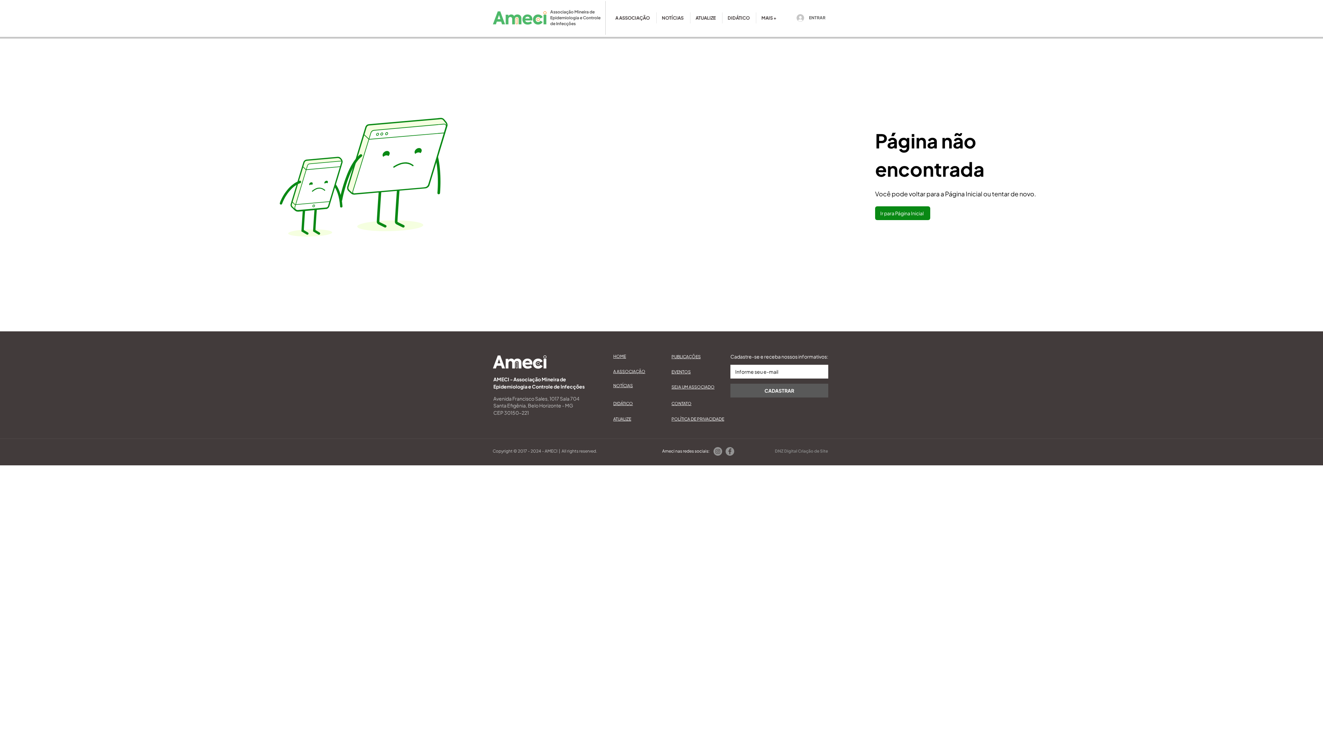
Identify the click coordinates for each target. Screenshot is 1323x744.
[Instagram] (718, 451)
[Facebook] (730, 451)
